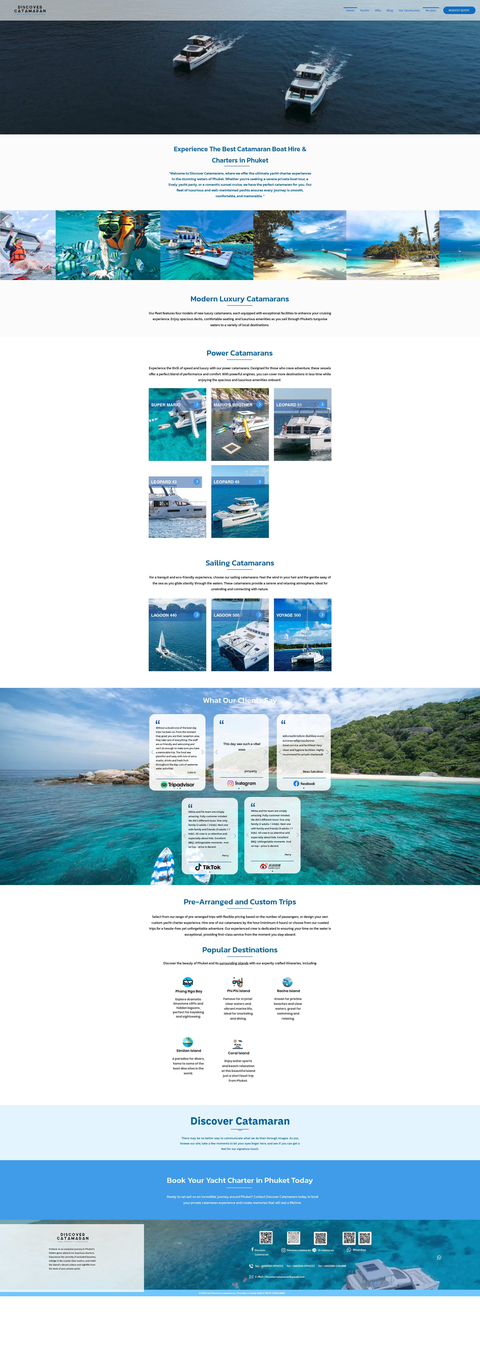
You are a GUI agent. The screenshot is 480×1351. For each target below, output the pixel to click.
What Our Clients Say (240, 700)
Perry (225, 855)
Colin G (192, 772)
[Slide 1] (174, 788)
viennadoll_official (249, 771)
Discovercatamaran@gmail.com (285, 1277)
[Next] (203, 752)
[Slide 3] (180, 788)
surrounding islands (233, 963)
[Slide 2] (177, 788)
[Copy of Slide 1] (243, 788)
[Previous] (152, 752)
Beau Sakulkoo (313, 771)
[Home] (197, 404)
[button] (459, 10)
